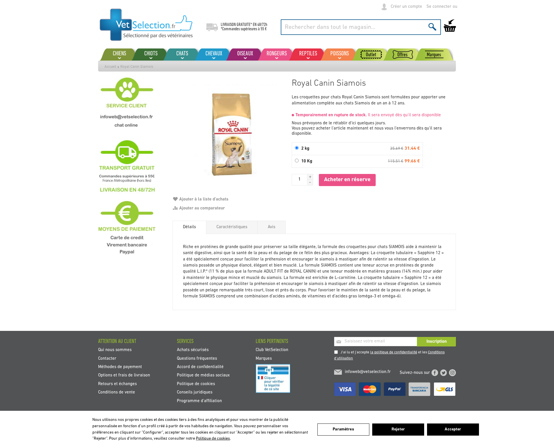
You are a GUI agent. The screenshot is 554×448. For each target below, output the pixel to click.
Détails (189, 227)
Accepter (453, 429)
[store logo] (146, 24)
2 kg (305, 149)
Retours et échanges (117, 384)
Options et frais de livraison (124, 375)
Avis (271, 227)
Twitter (443, 372)
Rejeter (398, 429)
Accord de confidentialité (200, 367)
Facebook (435, 372)
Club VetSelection (272, 350)
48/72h (262, 25)
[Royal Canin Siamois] (229, 133)
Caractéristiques (231, 227)
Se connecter (438, 7)
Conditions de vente (116, 392)
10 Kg (306, 161)
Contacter (107, 358)
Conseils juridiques (194, 392)
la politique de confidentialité (393, 352)
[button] (310, 177)
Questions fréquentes (197, 358)
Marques (264, 358)
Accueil (110, 67)
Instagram (452, 372)
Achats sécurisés (193, 350)
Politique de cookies (196, 384)
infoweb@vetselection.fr (368, 372)
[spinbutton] (299, 179)
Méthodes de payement (120, 367)
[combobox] (361, 27)
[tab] (189, 227)
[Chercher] (432, 27)
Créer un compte (406, 7)
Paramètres (343, 429)
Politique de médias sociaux (203, 375)
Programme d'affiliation (199, 401)
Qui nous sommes (115, 350)
